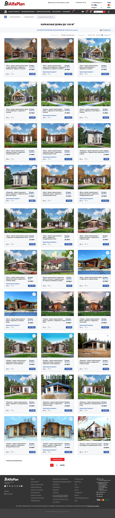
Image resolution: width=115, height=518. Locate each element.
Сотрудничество (78, 492)
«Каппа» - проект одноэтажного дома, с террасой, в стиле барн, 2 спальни (53, 110)
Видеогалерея (78, 481)
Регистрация (9, 493)
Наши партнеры (56, 502)
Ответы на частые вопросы (37, 489)
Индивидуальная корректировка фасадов (62, 481)
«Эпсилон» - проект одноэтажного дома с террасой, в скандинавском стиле (17, 403)
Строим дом (66, 11)
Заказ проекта (56, 11)
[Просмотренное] (82, 11)
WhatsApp (100, 494)
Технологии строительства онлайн (60, 499)
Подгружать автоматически (14, 460)
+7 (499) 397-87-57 (102, 490)
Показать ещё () (57, 459)
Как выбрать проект (35, 492)
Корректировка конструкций (37, 497)
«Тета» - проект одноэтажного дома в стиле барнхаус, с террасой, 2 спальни (89, 67)
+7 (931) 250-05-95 (102, 485)
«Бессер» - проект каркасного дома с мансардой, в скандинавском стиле (91, 444)
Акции (76, 500)
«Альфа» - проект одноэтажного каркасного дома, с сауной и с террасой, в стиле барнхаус (16, 362)
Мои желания (56, 489)
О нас (76, 484)
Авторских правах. (93, 506)
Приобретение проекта (28, 11)
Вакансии (77, 495)
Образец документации (36, 487)
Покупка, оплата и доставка (37, 484)
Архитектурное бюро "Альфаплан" (9, 483)
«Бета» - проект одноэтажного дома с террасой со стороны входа (91, 278)
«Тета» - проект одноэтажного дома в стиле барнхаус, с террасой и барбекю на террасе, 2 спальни (17, 67)
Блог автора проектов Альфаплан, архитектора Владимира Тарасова (60, 496)
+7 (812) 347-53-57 (102, 487)
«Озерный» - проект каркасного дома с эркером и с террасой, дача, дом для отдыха (91, 152)
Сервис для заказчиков (43, 11)
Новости (76, 489)
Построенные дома (79, 479)
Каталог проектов (14, 11)
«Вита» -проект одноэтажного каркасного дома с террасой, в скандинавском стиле (52, 194)
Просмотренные (56, 487)
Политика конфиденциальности (82, 497)
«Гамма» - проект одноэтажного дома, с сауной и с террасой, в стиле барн (54, 320)
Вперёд (62, 465)
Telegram (100, 496)
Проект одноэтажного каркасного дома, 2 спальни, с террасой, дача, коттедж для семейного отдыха (53, 279)
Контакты (77, 487)
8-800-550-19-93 (81, 2)
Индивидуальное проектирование (60, 479)
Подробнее (12, 59)
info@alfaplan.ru (97, 2)
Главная (32, 479)
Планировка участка (35, 500)
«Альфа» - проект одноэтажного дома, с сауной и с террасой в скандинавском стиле (16, 445)
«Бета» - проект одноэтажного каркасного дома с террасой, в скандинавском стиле (15, 152)
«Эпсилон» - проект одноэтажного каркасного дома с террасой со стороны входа (90, 362)
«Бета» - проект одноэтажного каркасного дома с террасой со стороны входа (89, 237)
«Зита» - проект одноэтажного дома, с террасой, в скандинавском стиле (17, 236)
